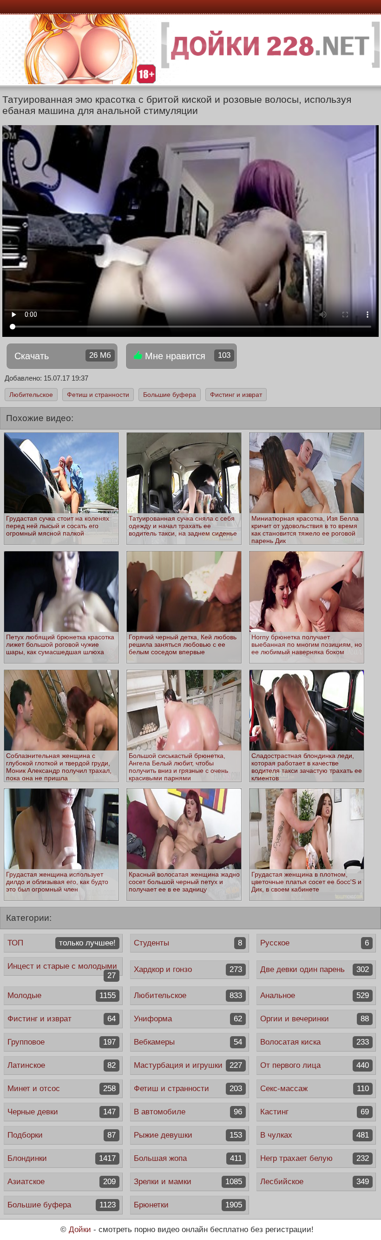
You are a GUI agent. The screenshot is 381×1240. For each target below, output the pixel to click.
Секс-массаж (314, 1088)
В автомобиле (188, 1111)
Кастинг (314, 1111)
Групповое (61, 1042)
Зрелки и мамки (188, 1181)
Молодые (61, 995)
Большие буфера (169, 394)
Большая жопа (188, 1158)
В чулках (314, 1135)
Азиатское (61, 1181)
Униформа (188, 1018)
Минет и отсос (61, 1088)
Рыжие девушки (188, 1135)
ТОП (61, 942)
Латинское (61, 1065)
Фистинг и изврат (236, 394)
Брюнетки (188, 1204)
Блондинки (61, 1158)
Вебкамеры (188, 1042)
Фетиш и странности (98, 394)
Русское (314, 942)
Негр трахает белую (314, 1158)
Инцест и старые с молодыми (62, 969)
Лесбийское (314, 1181)
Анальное (314, 995)
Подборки (61, 1135)
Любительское (31, 394)
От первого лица (314, 1065)
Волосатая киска (314, 1042)
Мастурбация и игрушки (188, 1065)
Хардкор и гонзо (188, 969)
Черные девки (61, 1111)
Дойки (80, 1229)
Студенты (188, 942)
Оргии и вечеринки (314, 1018)
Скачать (62, 356)
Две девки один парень (314, 969)
